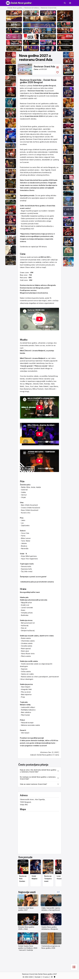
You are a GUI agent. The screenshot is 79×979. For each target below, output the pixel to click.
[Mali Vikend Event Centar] (10, 173)
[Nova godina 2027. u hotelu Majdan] (35, 867)
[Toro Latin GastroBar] (10, 70)
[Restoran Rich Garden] (14, 31)
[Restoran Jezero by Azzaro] (39, 31)
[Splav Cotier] (14, 48)
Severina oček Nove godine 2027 (25, 909)
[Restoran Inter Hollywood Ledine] (68, 61)
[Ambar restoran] (10, 81)
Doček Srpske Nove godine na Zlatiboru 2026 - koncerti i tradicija (27, 948)
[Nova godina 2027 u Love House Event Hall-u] (60, 867)
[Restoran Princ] (14, 36)
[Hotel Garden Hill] (14, 13)
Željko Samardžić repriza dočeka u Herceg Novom (50, 909)
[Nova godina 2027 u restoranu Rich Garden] (23, 867)
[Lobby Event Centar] (68, 149)
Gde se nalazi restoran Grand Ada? (33, 784)
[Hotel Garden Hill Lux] (10, 153)
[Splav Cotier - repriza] (65, 42)
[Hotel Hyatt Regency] (48, 36)
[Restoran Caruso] (68, 211)
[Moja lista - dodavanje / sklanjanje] (57, 72)
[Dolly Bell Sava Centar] (10, 250)
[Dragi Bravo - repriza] (48, 48)
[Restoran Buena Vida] (14, 25)
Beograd (38, 82)
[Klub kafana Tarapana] (10, 145)
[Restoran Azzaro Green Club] (10, 113)
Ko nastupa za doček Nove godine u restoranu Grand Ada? (38, 778)
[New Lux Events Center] (68, 126)
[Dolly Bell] (10, 260)
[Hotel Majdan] (68, 113)
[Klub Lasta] (10, 123)
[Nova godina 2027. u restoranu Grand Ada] (25, 69)
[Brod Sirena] (68, 201)
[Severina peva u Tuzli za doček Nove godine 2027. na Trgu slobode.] (28, 900)
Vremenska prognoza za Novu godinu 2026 (50, 947)
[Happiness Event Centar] (10, 61)
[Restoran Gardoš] (68, 169)
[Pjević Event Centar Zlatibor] (31, 36)
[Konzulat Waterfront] (68, 182)
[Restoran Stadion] (68, 131)
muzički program (32, 211)
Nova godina (40, 142)
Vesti (58, 892)
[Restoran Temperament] (68, 193)
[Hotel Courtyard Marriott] (39, 25)
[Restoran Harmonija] (48, 42)
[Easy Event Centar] (10, 197)
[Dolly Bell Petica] (68, 262)
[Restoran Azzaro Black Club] (48, 13)
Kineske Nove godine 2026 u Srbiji (26, 928)
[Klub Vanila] (68, 188)
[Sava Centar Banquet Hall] (39, 19)
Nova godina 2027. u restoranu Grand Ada (35, 57)
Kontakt (38, 977)
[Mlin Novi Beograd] (65, 16)
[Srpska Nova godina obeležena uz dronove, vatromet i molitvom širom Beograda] (51, 919)
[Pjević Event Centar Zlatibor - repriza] (31, 48)
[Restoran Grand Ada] (10, 54)
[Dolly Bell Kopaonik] (10, 240)
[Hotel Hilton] (68, 54)
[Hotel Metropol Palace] (65, 25)
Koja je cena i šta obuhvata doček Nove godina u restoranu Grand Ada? (38, 771)
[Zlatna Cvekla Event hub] (68, 92)
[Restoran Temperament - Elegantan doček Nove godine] (48, 867)
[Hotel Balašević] (65, 36)
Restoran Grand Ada (44, 66)
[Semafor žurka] (68, 70)
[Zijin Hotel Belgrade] (68, 241)
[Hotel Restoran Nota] (10, 191)
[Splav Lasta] (10, 103)
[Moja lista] (57, 67)
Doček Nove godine (21, 3)
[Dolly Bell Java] (68, 252)
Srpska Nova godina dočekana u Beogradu (49, 928)
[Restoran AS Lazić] (68, 120)
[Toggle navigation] (70, 3)
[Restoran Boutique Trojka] (10, 202)
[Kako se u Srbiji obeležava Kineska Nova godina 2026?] (28, 919)
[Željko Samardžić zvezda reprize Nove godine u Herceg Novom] (51, 900)
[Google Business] (55, 977)
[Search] (64, 3)
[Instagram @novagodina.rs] (52, 977)
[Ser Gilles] (14, 19)
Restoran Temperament (48, 878)
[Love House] (14, 42)
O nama (56, 755)
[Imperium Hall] (68, 81)
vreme (35, 185)
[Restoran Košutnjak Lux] (65, 31)
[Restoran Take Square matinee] (10, 183)
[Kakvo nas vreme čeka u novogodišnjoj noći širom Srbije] (51, 938)
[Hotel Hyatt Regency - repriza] (10, 92)
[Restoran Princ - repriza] (31, 13)
